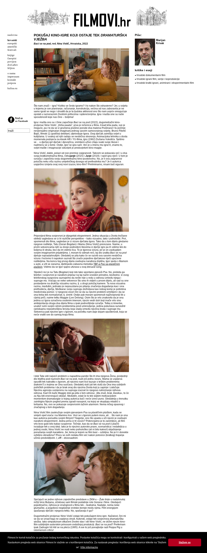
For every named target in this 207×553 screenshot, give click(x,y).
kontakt (11, 79)
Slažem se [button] (185, 542)
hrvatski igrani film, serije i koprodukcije (158, 79)
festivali (11, 49)
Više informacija (89, 547)
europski (12, 43)
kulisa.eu (12, 88)
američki (12, 46)
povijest (11, 61)
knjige (11, 55)
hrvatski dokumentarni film (151, 75)
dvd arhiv (12, 64)
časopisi (11, 58)
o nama (11, 73)
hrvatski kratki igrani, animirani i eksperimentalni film (165, 82)
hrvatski (12, 40)
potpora (11, 83)
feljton (11, 68)
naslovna (12, 34)
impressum (13, 76)
